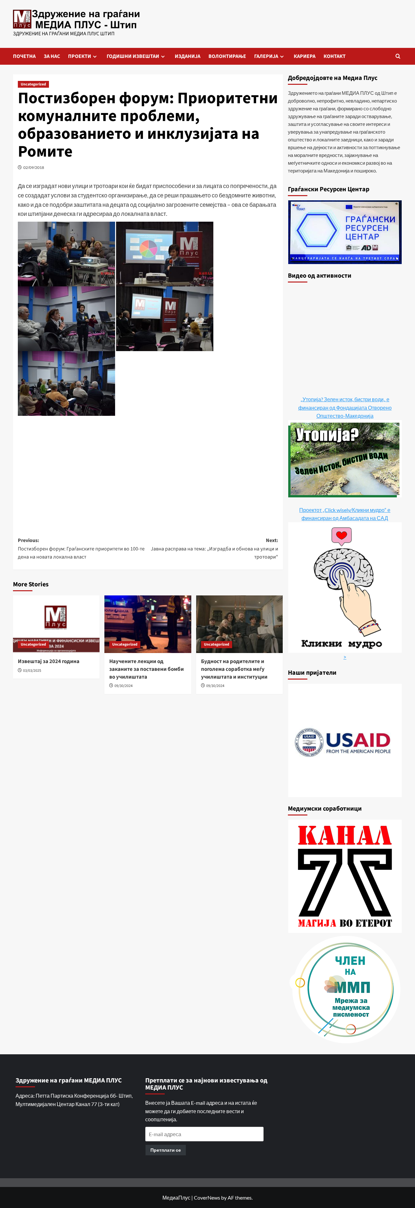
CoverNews (207, 1197)
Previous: (81, 548)
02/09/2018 (33, 167)
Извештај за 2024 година (48, 661)
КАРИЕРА (304, 56)
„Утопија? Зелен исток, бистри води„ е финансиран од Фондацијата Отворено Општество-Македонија (345, 407)
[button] (398, 56)
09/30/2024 (123, 686)
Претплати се (165, 1150)
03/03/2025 (32, 670)
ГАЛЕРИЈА (266, 56)
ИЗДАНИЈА (187, 56)
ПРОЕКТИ (79, 56)
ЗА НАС (52, 56)
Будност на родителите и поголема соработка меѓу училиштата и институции (234, 669)
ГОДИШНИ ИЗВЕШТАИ (133, 56)
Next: (214, 548)
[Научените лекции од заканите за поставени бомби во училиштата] (147, 624)
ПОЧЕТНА (24, 56)
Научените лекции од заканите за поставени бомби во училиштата (146, 669)
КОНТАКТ (335, 56)
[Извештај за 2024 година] (56, 624)
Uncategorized (33, 84)
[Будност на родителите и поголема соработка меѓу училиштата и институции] (239, 624)
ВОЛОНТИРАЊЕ (227, 56)
